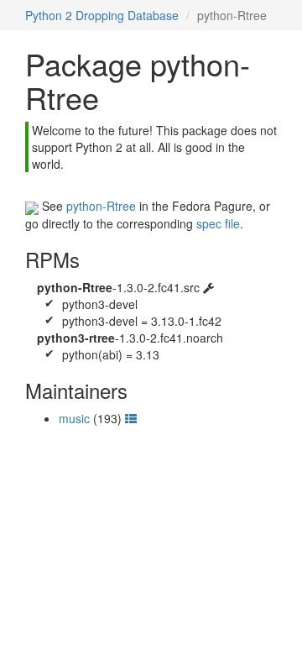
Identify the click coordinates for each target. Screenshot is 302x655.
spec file (218, 223)
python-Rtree (101, 205)
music (74, 418)
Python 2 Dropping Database (102, 15)
